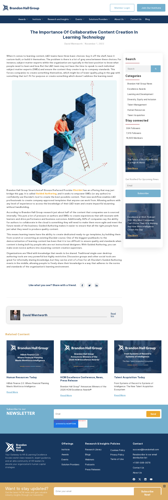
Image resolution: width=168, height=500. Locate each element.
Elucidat (78, 190)
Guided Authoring (46, 194)
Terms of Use (117, 459)
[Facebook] (134, 479)
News (99, 377)
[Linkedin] (145, 479)
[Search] (156, 68)
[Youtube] (151, 479)
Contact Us (135, 19)
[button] (164, 486)
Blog (147, 19)
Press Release (69, 380)
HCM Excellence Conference (77, 377)
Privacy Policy (117, 454)
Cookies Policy (117, 450)
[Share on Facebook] (82, 285)
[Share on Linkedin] (96, 285)
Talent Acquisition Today (129, 377)
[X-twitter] (139, 479)
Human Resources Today (22, 377)
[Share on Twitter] (89, 285)
